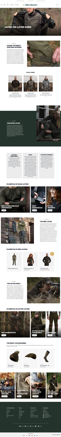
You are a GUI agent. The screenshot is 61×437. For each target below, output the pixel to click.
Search (58, 4)
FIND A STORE (4, 396)
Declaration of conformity (34, 415)
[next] (56, 167)
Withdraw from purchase (10, 415)
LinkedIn (40, 426)
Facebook (27, 426)
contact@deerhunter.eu (47, 415)
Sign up (19, 396)
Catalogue (20, 415)
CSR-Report (20, 414)
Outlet (7, 4)
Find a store (12, 4)
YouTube (32, 426)
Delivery (8, 412)
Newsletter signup (21, 411)
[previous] (4, 167)
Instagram (22, 426)
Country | (56, 434)
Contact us (35, 396)
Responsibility (21, 412)
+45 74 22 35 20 (46, 414)
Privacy (31, 412)
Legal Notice (32, 414)
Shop (4, 4)
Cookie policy (32, 411)
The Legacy (17, 4)
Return (7, 414)
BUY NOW (3, 210)
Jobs (19, 418)
